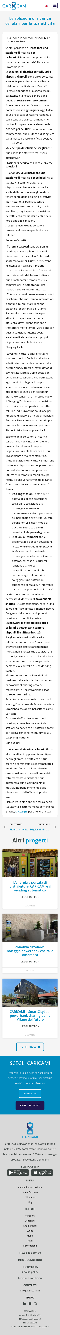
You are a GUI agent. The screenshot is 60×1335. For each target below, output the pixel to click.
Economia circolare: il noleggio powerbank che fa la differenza (30, 951)
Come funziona (30, 1192)
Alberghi (30, 1220)
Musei (30, 1235)
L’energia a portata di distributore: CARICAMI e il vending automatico (30, 886)
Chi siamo (30, 1197)
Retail (30, 1240)
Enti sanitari (30, 1225)
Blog (30, 1202)
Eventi (30, 1230)
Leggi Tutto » (30, 897)
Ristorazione (30, 1245)
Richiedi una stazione (30, 1187)
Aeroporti (30, 1215)
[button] (55, 5)
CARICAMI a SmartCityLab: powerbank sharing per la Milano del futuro (30, 1015)
